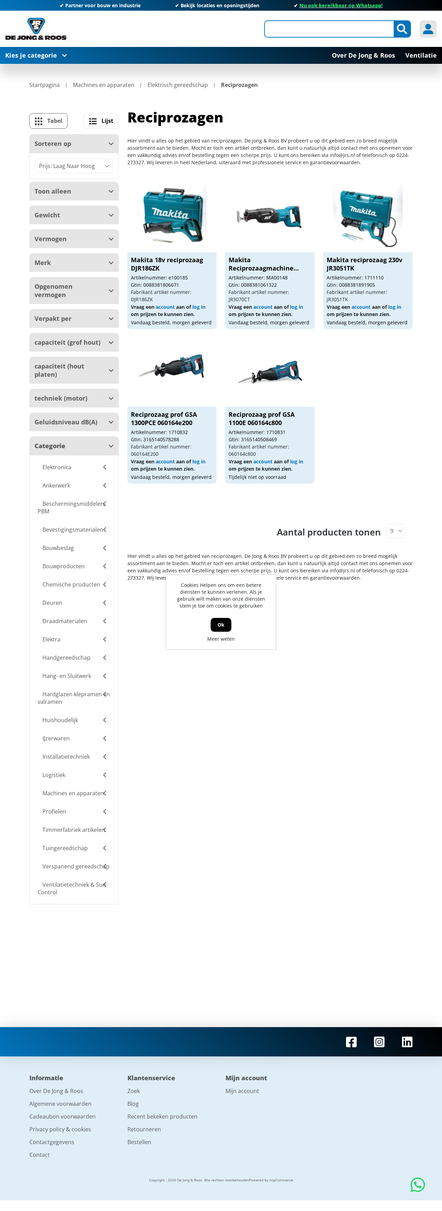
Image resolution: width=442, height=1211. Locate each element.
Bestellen (139, 1142)
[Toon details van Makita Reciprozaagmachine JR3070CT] (270, 217)
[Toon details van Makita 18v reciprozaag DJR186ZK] (171, 217)
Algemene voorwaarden (60, 1103)
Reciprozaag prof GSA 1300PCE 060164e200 (164, 418)
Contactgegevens (51, 1142)
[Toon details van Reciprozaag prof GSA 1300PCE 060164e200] (171, 372)
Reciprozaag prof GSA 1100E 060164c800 (262, 418)
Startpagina (44, 85)
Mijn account (242, 1091)
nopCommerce (281, 1180)
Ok (221, 624)
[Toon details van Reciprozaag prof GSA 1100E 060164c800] (270, 372)
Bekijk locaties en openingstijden (220, 5)
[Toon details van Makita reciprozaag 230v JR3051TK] (368, 217)
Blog (133, 1103)
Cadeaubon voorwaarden (62, 1116)
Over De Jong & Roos (56, 1091)
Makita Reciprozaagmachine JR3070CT (261, 268)
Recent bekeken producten (162, 1116)
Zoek (133, 1091)
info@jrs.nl (342, 155)
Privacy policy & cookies (60, 1129)
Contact (39, 1155)
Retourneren (144, 1129)
